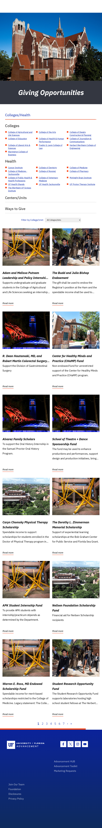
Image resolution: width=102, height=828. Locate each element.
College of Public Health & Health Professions (20, 179)
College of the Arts (47, 132)
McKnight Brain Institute (81, 177)
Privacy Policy (16, 798)
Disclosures (14, 794)
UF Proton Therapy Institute (82, 184)
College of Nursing (47, 171)
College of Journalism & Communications (80, 140)
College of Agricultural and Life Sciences (20, 133)
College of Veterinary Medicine (48, 179)
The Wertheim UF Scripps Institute (19, 189)
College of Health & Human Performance (51, 140)
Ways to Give (15, 208)
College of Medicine (78, 167)
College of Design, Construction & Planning (80, 133)
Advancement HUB (64, 761)
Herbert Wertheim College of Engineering (83, 146)
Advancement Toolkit (65, 766)
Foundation (14, 789)
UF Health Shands (16, 184)
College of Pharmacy (79, 171)
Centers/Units (16, 197)
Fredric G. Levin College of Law (50, 146)
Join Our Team (16, 784)
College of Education (17, 138)
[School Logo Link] (27, 745)
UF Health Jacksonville (49, 184)
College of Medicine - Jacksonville (17, 172)
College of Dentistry (48, 167)
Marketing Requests (65, 770)
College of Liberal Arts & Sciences (19, 146)
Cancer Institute (15, 167)
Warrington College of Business (18, 153)
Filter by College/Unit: (32, 220)
